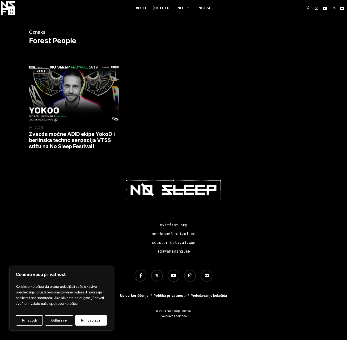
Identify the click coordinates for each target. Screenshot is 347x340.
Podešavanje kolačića (208, 295)
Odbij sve (59, 320)
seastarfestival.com (173, 242)
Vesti (42, 71)
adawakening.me (173, 251)
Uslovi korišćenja (134, 295)
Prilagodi (29, 320)
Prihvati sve (91, 320)
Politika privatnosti (169, 295)
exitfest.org (173, 224)
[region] (61, 299)
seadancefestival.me (173, 233)
